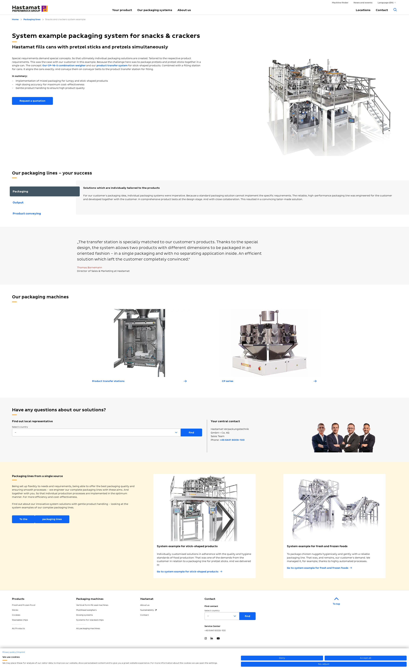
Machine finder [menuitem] (340, 2)
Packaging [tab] (20, 191)
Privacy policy (9, 652)
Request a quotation (32, 100)
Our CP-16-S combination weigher (64, 65)
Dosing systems (84, 615)
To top (336, 604)
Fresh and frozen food (23, 605)
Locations (363, 10)
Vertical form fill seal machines (92, 605)
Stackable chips (20, 620)
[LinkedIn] (212, 638)
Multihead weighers (86, 610)
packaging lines (52, 519)
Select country (20, 427)
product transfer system (111, 65)
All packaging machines (88, 628)
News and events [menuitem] (363, 2)
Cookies (16, 615)
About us (184, 10)
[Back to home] (58, 7)
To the (23, 519)
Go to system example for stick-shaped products (187, 571)
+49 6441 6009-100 (232, 440)
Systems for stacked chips (90, 620)
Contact (382, 10)
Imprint (21, 652)
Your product (122, 10)
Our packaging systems (154, 10)
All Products (18, 628)
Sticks (15, 610)
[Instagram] (205, 638)
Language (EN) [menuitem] (386, 2)
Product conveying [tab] (27, 213)
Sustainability (147, 610)
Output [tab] (18, 202)
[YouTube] (218, 638)
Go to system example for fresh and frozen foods (317, 568)
